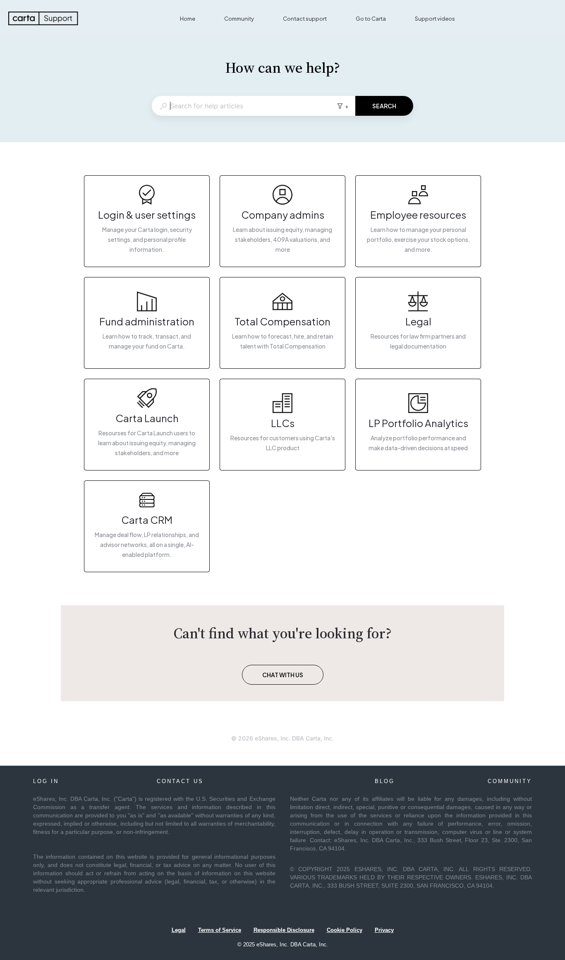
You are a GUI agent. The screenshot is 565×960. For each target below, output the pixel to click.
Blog (385, 781)
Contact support (305, 18)
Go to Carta (371, 18)
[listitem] (147, 221)
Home (187, 18)
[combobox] (244, 105)
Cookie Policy (344, 930)
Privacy (384, 930)
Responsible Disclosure (284, 930)
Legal (179, 930)
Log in (46, 781)
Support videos (435, 18)
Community (239, 18)
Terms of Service (219, 930)
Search (384, 106)
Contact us (180, 781)
